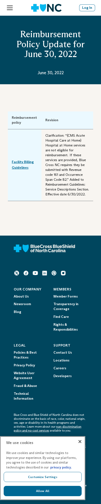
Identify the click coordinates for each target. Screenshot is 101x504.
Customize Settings (42, 477)
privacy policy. (61, 467)
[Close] (80, 441)
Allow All (42, 491)
